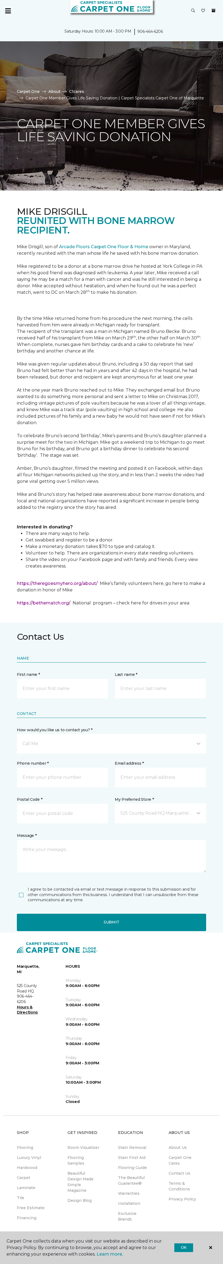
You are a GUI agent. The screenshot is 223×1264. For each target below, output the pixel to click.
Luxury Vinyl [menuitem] (29, 1157)
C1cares (76, 91)
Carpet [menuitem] (23, 1177)
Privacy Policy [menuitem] (182, 1199)
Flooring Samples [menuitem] (75, 1160)
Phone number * (33, 763)
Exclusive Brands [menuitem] (127, 1216)
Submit (111, 922)
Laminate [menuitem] (26, 1187)
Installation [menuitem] (129, 1203)
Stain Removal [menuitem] (132, 1147)
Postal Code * (29, 799)
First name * (28, 674)
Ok (184, 1247)
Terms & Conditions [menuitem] (179, 1186)
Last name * (126, 674)
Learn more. (110, 1254)
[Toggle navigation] (7, 10)
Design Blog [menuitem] (79, 1200)
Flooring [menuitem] (25, 1147)
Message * (26, 835)
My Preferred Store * (134, 799)
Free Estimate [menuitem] (31, 1207)
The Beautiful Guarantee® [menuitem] (131, 1180)
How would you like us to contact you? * (54, 730)
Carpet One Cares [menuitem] (180, 1160)
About (54, 91)
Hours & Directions (27, 1010)
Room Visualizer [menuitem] (83, 1147)
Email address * (129, 763)
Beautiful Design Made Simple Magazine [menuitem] (80, 1182)
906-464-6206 (150, 31)
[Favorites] (203, 11)
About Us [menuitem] (178, 1147)
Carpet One (28, 91)
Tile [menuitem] (20, 1197)
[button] (193, 11)
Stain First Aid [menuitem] (131, 1157)
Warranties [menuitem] (129, 1193)
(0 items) (213, 10)
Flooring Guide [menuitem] (132, 1167)
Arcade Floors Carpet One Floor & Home (103, 246)
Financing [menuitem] (26, 1217)
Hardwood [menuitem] (27, 1167)
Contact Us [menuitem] (179, 1173)
